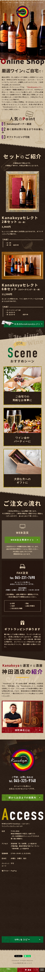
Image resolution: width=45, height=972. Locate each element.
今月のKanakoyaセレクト (27, 324)
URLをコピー (22, 939)
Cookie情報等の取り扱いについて (22, 963)
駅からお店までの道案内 (22, 797)
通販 (30, 970)
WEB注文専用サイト (22, 540)
